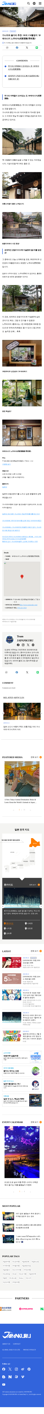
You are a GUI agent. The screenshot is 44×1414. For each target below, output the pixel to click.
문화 (4, 619)
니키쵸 (9, 928)
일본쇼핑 (30, 981)
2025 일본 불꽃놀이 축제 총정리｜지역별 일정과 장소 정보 (28, 1215)
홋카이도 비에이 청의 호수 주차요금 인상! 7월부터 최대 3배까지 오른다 (32, 1018)
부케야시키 (6, 621)
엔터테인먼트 (31, 1000)
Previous (13, 809)
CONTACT (16, 1344)
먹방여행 (16, 1282)
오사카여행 (17, 1270)
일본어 (4, 487)
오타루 (9, 933)
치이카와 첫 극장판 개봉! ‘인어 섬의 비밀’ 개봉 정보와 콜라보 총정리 (32, 995)
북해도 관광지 (37, 1022)
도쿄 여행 (23, 1274)
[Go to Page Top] (39, 1409)
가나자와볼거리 (21, 619)
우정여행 (27, 1270)
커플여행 (16, 1266)
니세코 (30, 923)
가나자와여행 (31, 619)
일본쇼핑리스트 (28, 967)
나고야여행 (26, 1006)
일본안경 (37, 967)
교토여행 (7, 1282)
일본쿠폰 (35, 983)
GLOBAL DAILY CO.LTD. (11, 1350)
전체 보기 (34, 757)
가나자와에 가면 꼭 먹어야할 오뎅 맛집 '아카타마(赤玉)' (22, 521)
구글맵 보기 (6, 464)
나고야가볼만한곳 (28, 1004)
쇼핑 (24, 965)
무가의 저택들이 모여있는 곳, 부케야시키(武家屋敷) (23, 67)
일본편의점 (27, 1266)
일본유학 (33, 1274)
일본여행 (13, 621)
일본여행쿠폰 (27, 983)
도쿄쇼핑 (13, 1278)
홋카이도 (9, 923)
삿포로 (30, 928)
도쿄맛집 (7, 1274)
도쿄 (28, 965)
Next (30, 809)
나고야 (39, 1000)
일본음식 (7, 1270)
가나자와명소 (11, 619)
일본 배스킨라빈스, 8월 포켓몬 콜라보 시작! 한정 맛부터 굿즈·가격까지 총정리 (32, 1036)
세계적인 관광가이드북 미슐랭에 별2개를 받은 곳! (23, 77)
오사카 (29, 1002)
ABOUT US (6, 1344)
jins (32, 965)
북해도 (29, 1022)
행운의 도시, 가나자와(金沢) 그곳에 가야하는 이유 (20, 541)
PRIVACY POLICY (29, 1350)
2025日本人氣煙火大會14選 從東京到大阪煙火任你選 (28, 1226)
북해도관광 (26, 1024)
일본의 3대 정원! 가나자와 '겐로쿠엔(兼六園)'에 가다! (21, 514)
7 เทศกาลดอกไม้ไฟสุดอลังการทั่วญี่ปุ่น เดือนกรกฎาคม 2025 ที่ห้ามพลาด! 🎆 (28, 1239)
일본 (5, 1278)
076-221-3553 (22, 608)
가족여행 (7, 1266)
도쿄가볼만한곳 (36, 1006)
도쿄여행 (16, 1262)
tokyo (21, 1278)
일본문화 (26, 1262)
